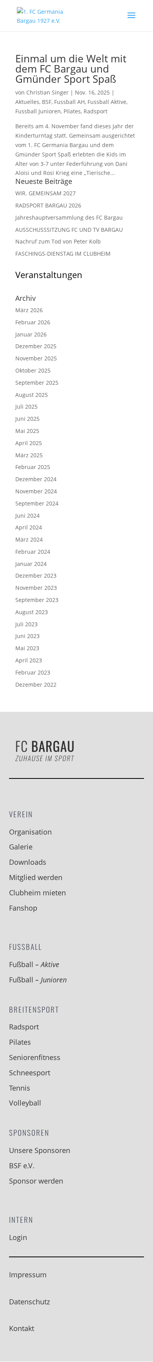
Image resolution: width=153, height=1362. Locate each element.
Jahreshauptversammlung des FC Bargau (69, 217)
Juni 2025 (27, 418)
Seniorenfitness (34, 1057)
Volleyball (25, 1102)
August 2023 (31, 612)
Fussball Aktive (106, 101)
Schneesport (29, 1072)
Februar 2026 (32, 322)
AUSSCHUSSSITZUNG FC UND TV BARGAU (69, 229)
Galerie (21, 846)
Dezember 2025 (35, 346)
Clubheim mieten (37, 892)
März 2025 (29, 455)
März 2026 (29, 310)
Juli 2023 (26, 624)
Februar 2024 (32, 551)
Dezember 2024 (35, 479)
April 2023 (28, 660)
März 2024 (29, 539)
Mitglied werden (35, 877)
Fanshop (23, 908)
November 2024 (36, 491)
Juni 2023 (27, 636)
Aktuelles (27, 101)
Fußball (34, 964)
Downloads (27, 862)
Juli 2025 (26, 406)
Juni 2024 (27, 515)
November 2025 (36, 358)
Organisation (30, 831)
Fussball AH (69, 101)
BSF (46, 101)
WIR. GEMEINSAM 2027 (45, 193)
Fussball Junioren (38, 111)
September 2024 (36, 503)
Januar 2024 (31, 563)
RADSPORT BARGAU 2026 (48, 205)
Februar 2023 (32, 672)
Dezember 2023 (35, 575)
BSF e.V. (22, 1165)
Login (18, 1237)
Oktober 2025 (33, 370)
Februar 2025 (32, 467)
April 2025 (28, 443)
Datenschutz (29, 1301)
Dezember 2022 (35, 684)
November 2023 (36, 587)
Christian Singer (47, 92)
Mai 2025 (27, 431)
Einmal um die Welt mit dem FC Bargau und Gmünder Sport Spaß (70, 68)
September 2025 (36, 382)
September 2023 (36, 600)
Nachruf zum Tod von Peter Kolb (58, 241)
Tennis (19, 1088)
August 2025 (31, 394)
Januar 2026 (31, 334)
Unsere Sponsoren (39, 1150)
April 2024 (28, 527)
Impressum (28, 1274)
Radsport (95, 111)
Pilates (72, 111)
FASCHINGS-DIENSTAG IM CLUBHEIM (63, 253)
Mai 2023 (27, 648)
